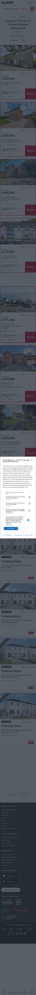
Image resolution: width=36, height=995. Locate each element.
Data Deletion (7, 535)
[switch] (28, 497)
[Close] (32, 460)
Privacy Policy (29, 535)
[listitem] (18, 493)
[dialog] (18, 498)
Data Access (18, 535)
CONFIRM (11, 528)
